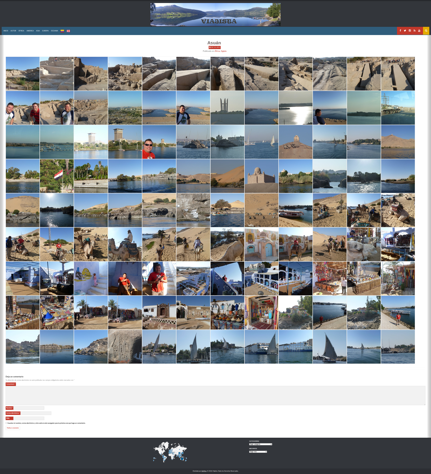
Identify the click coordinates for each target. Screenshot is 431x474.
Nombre (9, 408)
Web (7, 418)
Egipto (223, 51)
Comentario (10, 384)
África (217, 51)
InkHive (204, 471)
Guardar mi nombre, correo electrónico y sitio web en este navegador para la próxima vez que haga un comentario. (46, 423)
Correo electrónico (13, 413)
